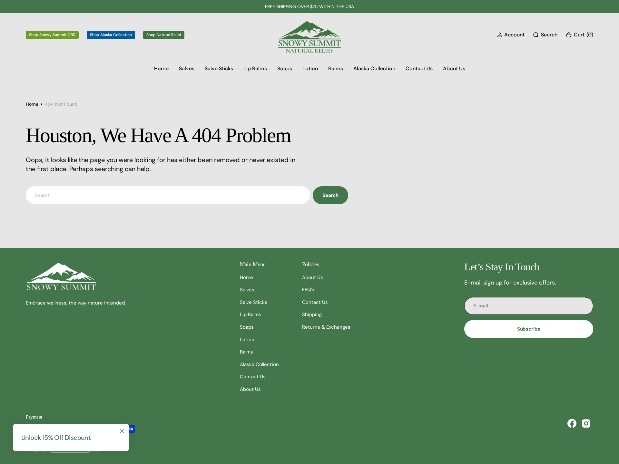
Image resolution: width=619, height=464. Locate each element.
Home (32, 104)
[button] (511, 35)
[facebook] (572, 423)
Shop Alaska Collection (111, 34)
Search (330, 195)
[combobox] (168, 195)
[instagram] (586, 423)
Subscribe (529, 329)
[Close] (122, 431)
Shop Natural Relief (163, 34)
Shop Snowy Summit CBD (52, 34)
